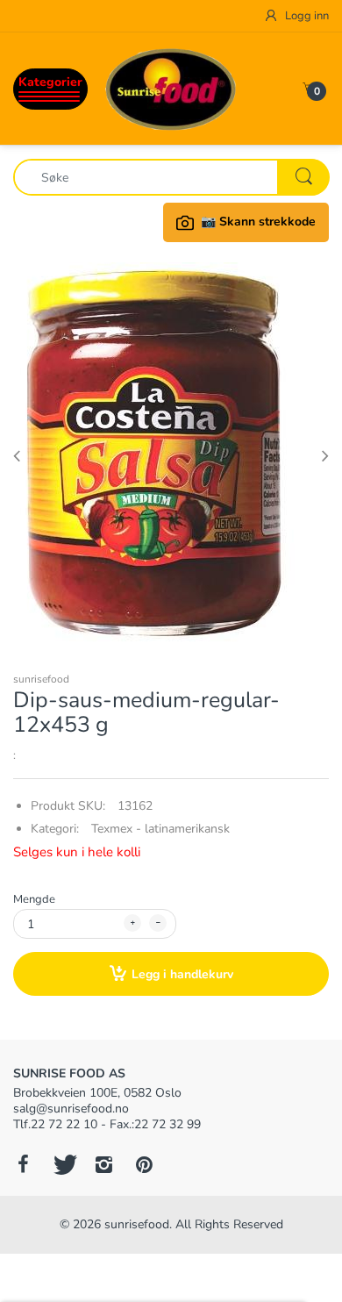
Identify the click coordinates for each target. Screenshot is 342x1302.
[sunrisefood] (171, 88)
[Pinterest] (143, 1164)
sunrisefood (41, 679)
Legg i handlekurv (182, 974)
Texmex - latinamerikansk (160, 828)
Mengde (34, 899)
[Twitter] (63, 1164)
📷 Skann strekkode (258, 221)
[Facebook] (22, 1164)
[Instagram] (103, 1164)
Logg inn (305, 16)
